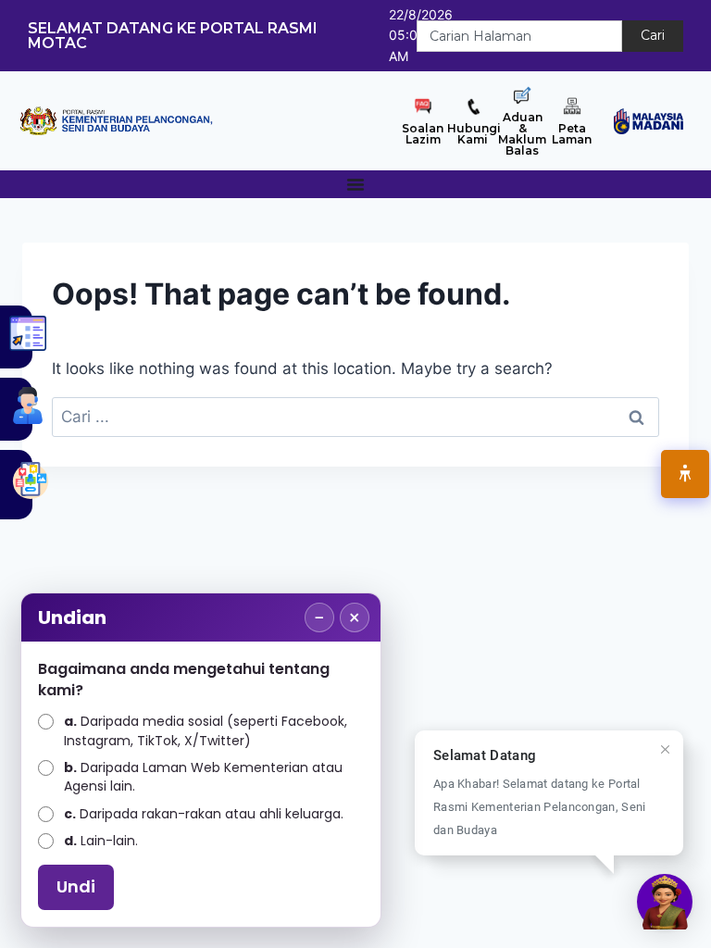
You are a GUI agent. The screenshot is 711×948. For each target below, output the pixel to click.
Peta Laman (572, 133)
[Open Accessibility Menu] (685, 474)
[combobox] (519, 36)
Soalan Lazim (422, 133)
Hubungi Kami (474, 133)
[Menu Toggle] (355, 184)
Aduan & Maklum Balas (522, 133)
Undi (75, 886)
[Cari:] (355, 416)
